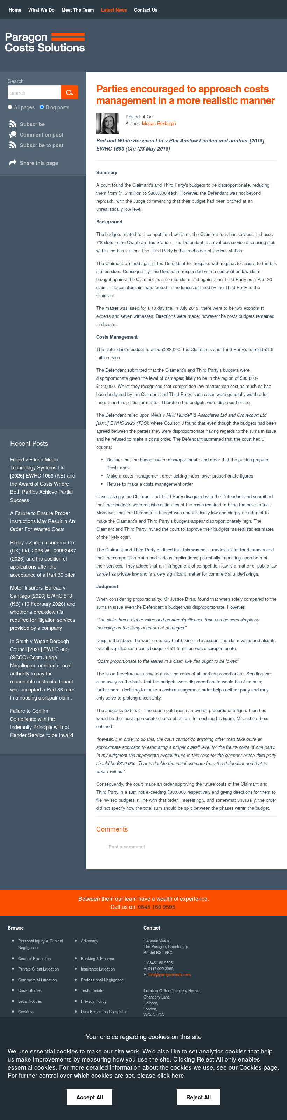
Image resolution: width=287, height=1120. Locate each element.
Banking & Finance (97, 958)
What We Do (41, 9)
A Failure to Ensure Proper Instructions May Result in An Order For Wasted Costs (42, 521)
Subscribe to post (41, 144)
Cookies (25, 1011)
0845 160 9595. (157, 906)
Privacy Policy (94, 1001)
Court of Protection (34, 958)
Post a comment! (126, 846)
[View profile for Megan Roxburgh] (107, 123)
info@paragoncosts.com (169, 974)
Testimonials (92, 990)
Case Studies (30, 990)
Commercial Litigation (37, 979)
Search (16, 80)
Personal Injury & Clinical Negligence (40, 944)
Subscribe (32, 123)
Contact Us (146, 9)
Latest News (114, 9)
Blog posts (57, 107)
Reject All (198, 1097)
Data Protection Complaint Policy (104, 1015)
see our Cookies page (247, 1067)
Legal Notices (30, 1001)
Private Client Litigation (38, 969)
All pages (24, 107)
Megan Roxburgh (159, 123)
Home (15, 9)
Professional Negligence (102, 979)
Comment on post (41, 134)
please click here (160, 1075)
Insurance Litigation (98, 969)
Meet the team (78, 9)
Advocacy (89, 941)
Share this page (39, 162)
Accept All (89, 1097)
